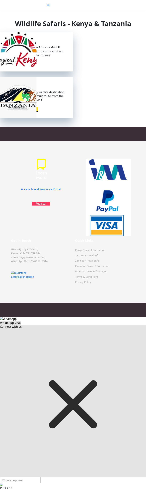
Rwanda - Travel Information (92, 266)
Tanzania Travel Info (87, 255)
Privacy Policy (83, 282)
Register (41, 204)
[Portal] (41, 173)
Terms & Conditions (86, 276)
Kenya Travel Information (90, 250)
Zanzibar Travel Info (87, 260)
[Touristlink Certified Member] (41, 275)
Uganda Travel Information (91, 271)
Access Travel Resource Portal (41, 189)
